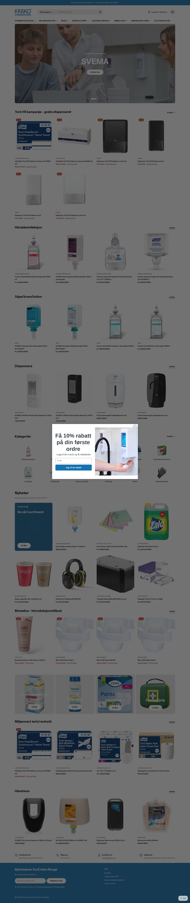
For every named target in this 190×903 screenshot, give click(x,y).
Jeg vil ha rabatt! (73, 468)
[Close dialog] (135, 427)
